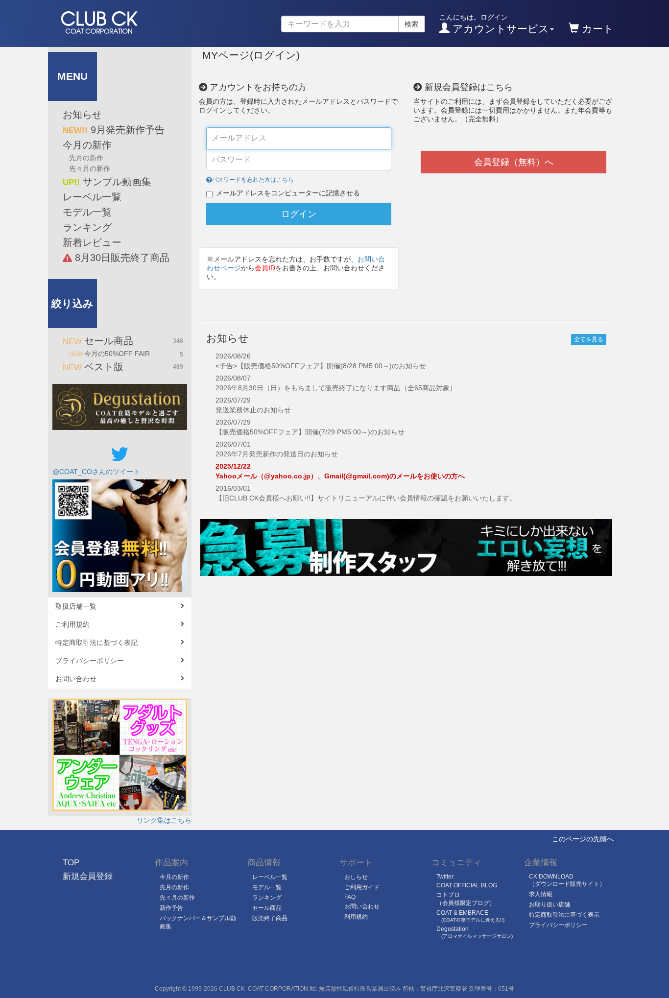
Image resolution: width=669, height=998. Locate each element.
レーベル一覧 (92, 196)
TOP (71, 862)
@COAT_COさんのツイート (96, 471)
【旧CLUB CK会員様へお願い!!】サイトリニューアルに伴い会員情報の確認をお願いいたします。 (365, 498)
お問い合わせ (75, 679)
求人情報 (540, 894)
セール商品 (123, 340)
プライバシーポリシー (89, 661)
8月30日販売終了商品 (120, 257)
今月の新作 (87, 145)
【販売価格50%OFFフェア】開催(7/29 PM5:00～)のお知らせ (310, 432)
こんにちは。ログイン (494, 23)
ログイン (298, 214)
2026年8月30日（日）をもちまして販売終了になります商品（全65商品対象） (335, 388)
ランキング (87, 227)
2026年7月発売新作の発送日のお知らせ (276, 454)
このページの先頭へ (583, 839)
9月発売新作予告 (114, 129)
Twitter (445, 876)
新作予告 (171, 907)
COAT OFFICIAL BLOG (466, 885)
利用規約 (356, 916)
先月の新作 (86, 158)
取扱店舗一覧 (75, 606)
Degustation (474, 932)
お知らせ (82, 114)
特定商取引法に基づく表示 (564, 914)
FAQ (350, 897)
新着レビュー (92, 242)
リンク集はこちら (164, 820)
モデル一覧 (87, 212)
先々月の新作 (89, 168)
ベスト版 (123, 366)
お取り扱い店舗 (549, 904)
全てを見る (588, 339)
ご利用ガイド (362, 887)
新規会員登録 (88, 876)
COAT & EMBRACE (470, 916)
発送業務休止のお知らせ (253, 410)
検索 (411, 24)
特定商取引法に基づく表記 (96, 642)
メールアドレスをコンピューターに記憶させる (288, 193)
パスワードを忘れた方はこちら (253, 179)
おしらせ (356, 877)
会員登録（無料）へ (513, 162)
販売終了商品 (269, 918)
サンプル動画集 (107, 181)
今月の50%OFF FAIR (126, 354)
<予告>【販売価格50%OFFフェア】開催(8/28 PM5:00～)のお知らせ (320, 366)
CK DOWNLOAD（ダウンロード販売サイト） (567, 880)
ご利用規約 (72, 624)
